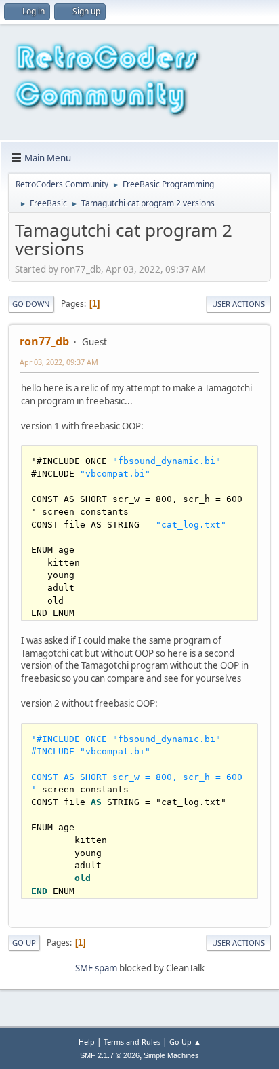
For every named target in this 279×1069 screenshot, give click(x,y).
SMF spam (96, 968)
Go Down (31, 303)
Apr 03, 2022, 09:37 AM (59, 362)
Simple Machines (171, 1055)
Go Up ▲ (185, 1041)
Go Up (24, 942)
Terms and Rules (132, 1041)
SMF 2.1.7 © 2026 (110, 1055)
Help (87, 1041)
